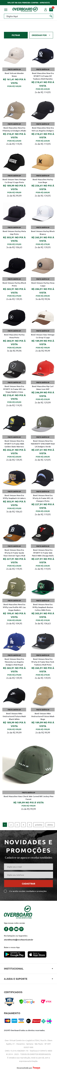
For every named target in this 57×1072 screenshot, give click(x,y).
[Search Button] (51, 16)
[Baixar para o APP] (16, 954)
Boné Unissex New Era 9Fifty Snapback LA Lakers (14, 497)
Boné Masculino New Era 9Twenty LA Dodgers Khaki (14, 129)
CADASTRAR (28, 883)
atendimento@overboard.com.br (18, 939)
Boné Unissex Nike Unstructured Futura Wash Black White (14, 716)
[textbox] (28, 16)
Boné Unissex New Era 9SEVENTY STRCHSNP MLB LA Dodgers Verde (43, 444)
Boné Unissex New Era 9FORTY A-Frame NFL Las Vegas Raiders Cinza (14, 389)
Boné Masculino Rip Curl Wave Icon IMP (43, 387)
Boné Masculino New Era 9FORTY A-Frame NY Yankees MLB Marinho (43, 76)
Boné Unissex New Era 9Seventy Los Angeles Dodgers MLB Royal (14, 662)
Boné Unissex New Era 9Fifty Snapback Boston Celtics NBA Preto (42, 607)
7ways (36, 1067)
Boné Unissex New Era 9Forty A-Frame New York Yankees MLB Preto (42, 662)
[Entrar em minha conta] (45, 9)
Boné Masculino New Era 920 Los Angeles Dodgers (43, 129)
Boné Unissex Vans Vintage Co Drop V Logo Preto (14, 181)
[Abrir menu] (5, 9)
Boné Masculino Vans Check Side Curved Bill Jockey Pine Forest (29, 798)
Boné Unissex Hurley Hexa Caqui (42, 284)
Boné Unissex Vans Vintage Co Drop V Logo (42, 336)
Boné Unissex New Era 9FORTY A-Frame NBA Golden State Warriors (14, 444)
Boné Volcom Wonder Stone (14, 74)
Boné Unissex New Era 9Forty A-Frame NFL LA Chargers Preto (43, 498)
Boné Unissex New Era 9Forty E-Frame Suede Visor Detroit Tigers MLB (14, 553)
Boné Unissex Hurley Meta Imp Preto (14, 232)
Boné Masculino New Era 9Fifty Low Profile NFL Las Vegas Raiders (14, 607)
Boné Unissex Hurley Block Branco (43, 232)
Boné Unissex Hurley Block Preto (14, 284)
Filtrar (16, 35)
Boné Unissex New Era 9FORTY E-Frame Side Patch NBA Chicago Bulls (43, 553)
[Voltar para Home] (25, 8)
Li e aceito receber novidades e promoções (28, 891)
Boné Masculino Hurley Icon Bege (43, 181)
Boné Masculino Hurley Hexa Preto (14, 336)
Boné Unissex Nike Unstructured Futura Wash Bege (42, 716)
